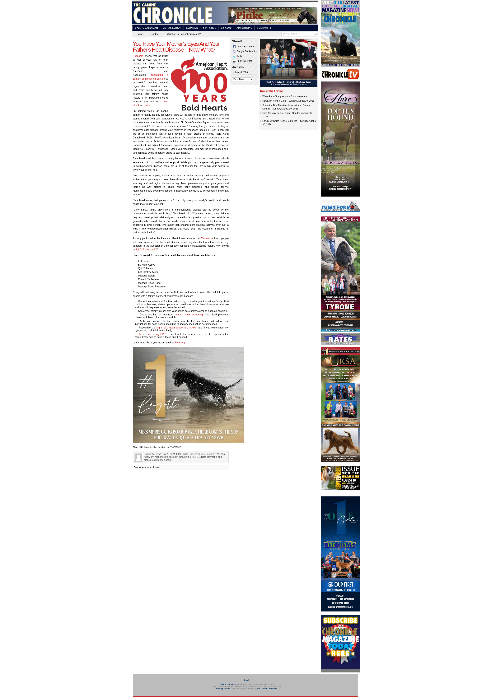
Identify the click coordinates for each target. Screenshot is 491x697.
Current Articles (197, 454)
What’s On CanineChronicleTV (184, 34)
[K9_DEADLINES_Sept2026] (340, 489)
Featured (210, 454)
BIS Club (226, 27)
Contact (155, 34)
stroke (146, 105)
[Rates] (340, 344)
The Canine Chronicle (267, 688)
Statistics (209, 27)
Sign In (247, 680)
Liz (156, 454)
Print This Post (244, 61)
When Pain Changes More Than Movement (284, 96)
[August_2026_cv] (340, 66)
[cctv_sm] (340, 78)
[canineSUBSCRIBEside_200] (340, 671)
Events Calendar (146, 27)
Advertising (244, 27)
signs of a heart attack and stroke (176, 327)
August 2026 (241, 72)
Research (138, 55)
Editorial (192, 27)
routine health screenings (189, 314)
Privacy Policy (223, 688)
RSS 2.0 (195, 457)
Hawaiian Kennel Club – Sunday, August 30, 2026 (288, 101)
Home (140, 34)
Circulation (207, 238)
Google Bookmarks (247, 51)
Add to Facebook (245, 46)
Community (264, 27)
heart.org (180, 342)
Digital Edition (172, 27)
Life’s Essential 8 (145, 249)
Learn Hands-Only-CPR (152, 334)
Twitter (240, 56)
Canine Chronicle (228, 684)
